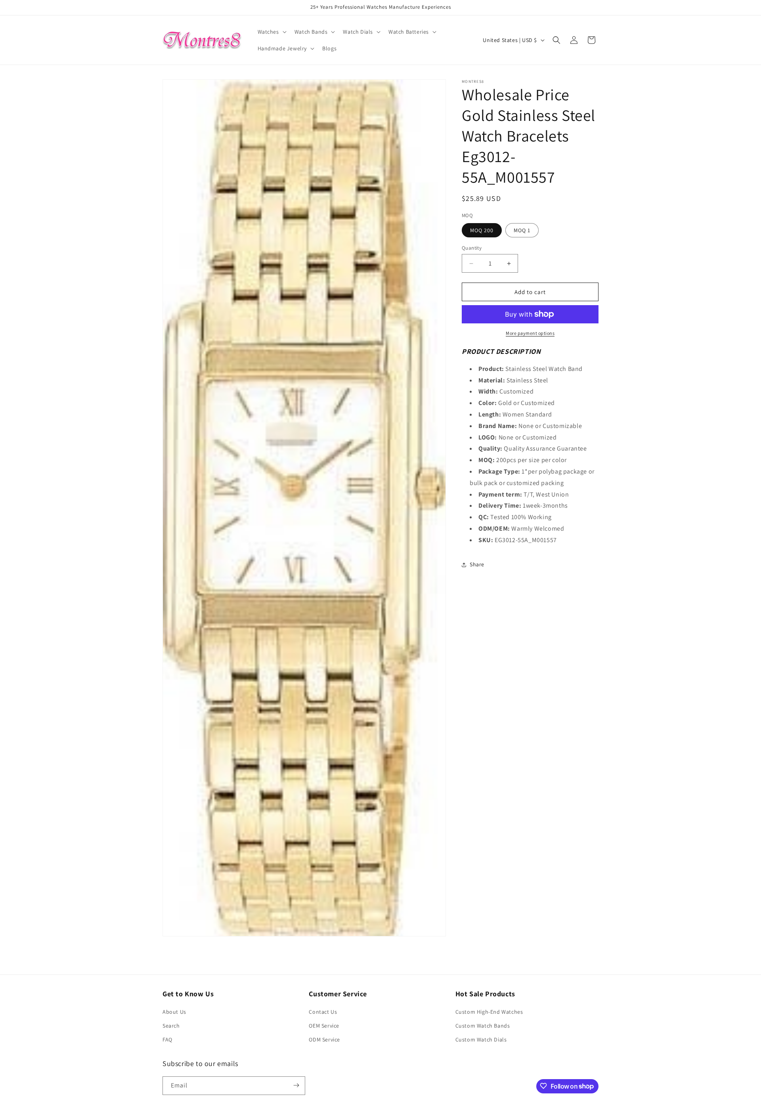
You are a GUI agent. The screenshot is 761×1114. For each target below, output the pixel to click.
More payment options (530, 333)
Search (171, 1026)
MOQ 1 (522, 230)
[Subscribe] (296, 1085)
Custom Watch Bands (482, 1026)
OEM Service (324, 1026)
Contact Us (323, 1011)
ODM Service (324, 1039)
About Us (174, 1011)
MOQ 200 (481, 230)
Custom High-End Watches (489, 1011)
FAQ (167, 1039)
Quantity (472, 248)
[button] (271, 31)
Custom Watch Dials (481, 1039)
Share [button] (477, 564)
